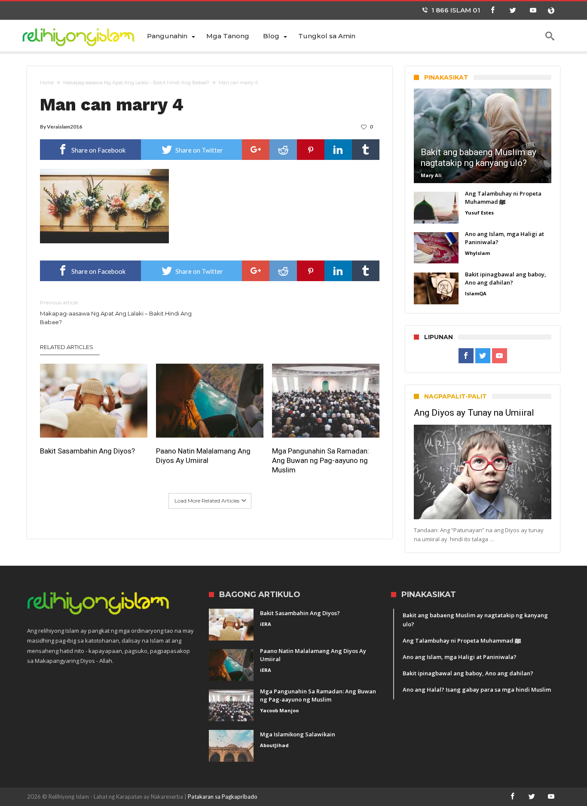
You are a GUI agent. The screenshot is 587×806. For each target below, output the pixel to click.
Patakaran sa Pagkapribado (222, 796)
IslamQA (475, 293)
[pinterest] (310, 149)
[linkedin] (338, 149)
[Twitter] (513, 10)
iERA (265, 624)
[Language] (551, 10)
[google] (255, 149)
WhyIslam (477, 253)
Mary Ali (431, 175)
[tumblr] (365, 149)
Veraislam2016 (64, 126)
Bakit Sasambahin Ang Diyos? (87, 451)
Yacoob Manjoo (279, 710)
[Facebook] (492, 10)
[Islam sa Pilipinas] (83, 35)
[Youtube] (533, 10)
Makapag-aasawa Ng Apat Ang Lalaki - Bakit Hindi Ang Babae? (136, 83)
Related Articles (66, 346)
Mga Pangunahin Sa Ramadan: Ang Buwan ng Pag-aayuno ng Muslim (320, 460)
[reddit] (283, 149)
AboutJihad (274, 745)
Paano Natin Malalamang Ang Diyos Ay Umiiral (203, 456)
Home (47, 83)
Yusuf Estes (479, 212)
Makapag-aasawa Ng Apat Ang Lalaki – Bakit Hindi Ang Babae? (116, 312)
